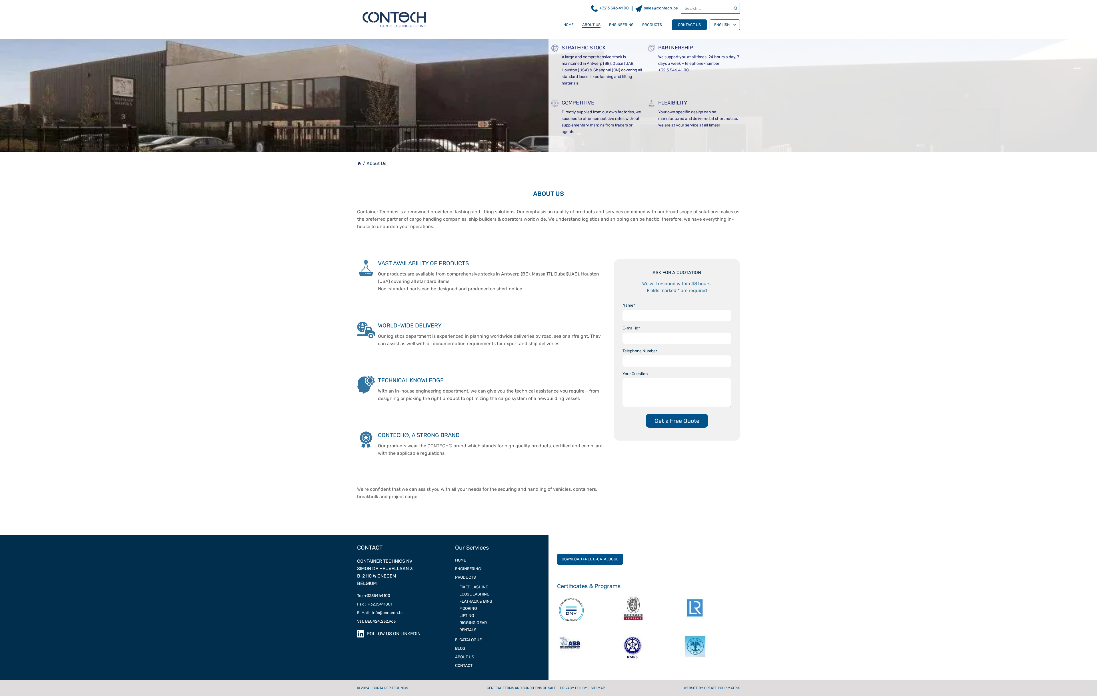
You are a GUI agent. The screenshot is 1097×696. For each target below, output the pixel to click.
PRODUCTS (465, 577)
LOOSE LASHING (474, 594)
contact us (689, 25)
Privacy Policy (573, 688)
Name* (628, 305)
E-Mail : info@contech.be (380, 612)
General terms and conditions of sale (521, 688)
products (652, 25)
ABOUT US (464, 657)
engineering (621, 25)
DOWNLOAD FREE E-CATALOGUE (590, 559)
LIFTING (466, 615)
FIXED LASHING (474, 587)
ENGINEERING (468, 568)
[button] (725, 24)
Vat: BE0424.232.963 (376, 621)
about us (591, 25)
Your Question (635, 373)
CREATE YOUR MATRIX (722, 688)
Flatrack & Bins (475, 601)
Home (568, 25)
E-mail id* (631, 328)
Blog (460, 648)
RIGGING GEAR (473, 622)
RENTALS (468, 629)
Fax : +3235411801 (374, 604)
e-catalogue (468, 639)
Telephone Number (639, 351)
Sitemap (598, 688)
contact (464, 665)
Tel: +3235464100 (373, 595)
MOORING (468, 608)
